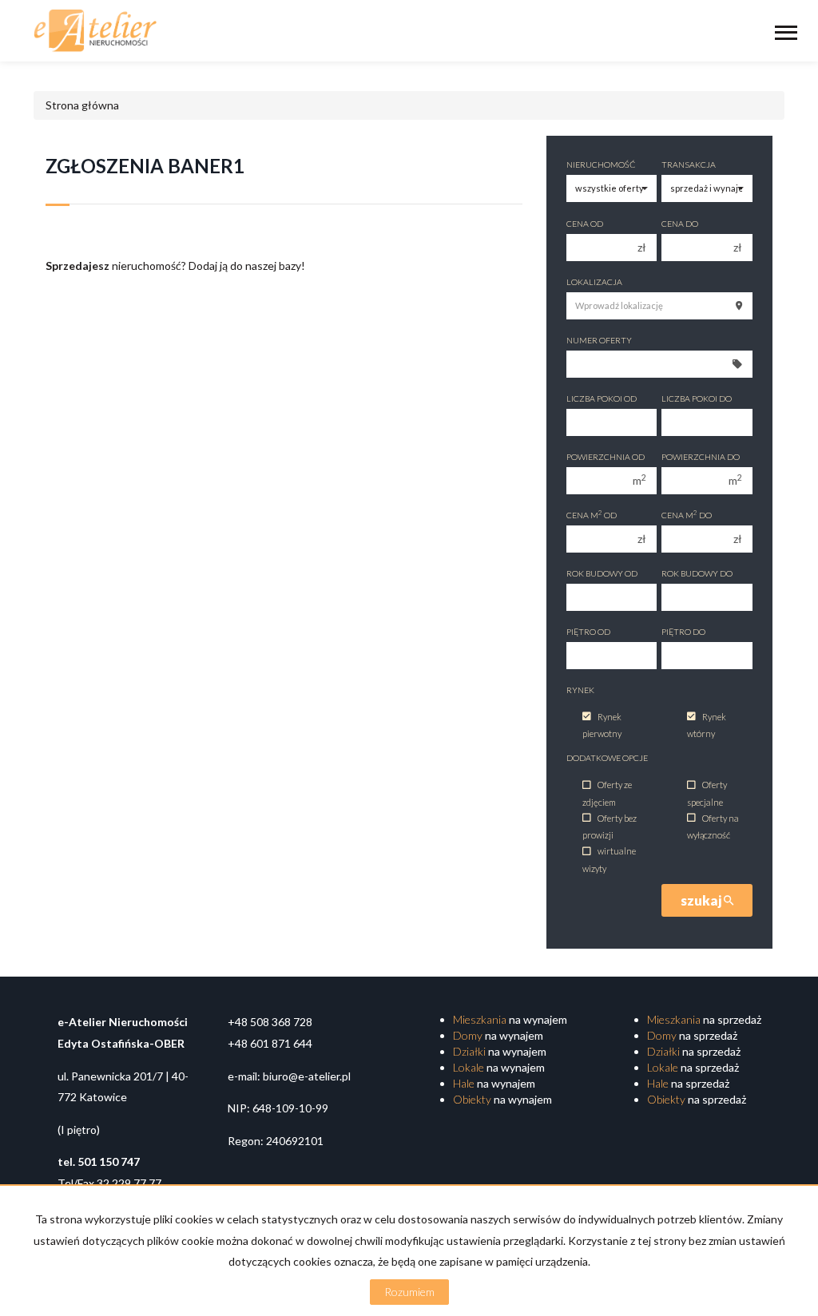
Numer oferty (599, 340)
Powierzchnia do (700, 457)
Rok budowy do (697, 573)
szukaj (702, 900)
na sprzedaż (704, 1019)
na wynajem (510, 1019)
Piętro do (683, 631)
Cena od (584, 223)
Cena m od (591, 514)
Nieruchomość (600, 164)
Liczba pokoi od (601, 398)
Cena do (679, 223)
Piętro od (588, 631)
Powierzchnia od (605, 457)
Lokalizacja (594, 282)
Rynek (580, 690)
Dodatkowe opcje (607, 758)
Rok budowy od (601, 573)
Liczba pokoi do (696, 398)
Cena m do (686, 514)
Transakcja (688, 164)
